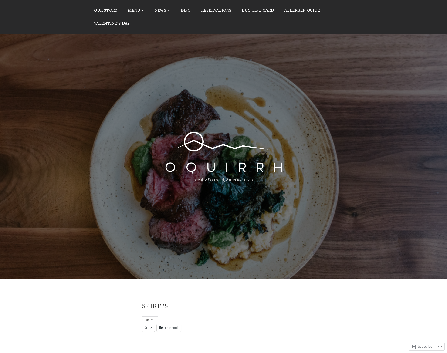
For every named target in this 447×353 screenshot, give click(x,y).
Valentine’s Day (112, 23)
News (160, 10)
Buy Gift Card (258, 10)
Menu (134, 10)
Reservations (216, 10)
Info (186, 10)
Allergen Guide (302, 10)
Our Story (105, 10)
